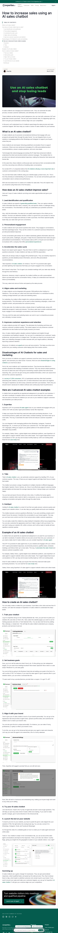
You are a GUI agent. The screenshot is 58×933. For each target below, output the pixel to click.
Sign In (53, 5)
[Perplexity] (9, 916)
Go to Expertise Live (36, 1)
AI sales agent (24, 407)
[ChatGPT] (3, 916)
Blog (32, 932)
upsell (20, 345)
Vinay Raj (9, 71)
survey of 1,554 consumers (13, 378)
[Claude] (6, 916)
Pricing (37, 5)
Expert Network (20, 5)
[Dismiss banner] (55, 1)
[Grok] (12, 916)
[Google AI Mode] (15, 916)
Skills (32, 5)
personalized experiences (33, 242)
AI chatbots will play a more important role (40, 169)
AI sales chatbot (17, 263)
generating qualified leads (29, 203)
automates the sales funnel (44, 548)
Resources (43, 5)
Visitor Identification (49, 927)
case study (13, 439)
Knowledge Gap (48, 932)
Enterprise (26, 5)
